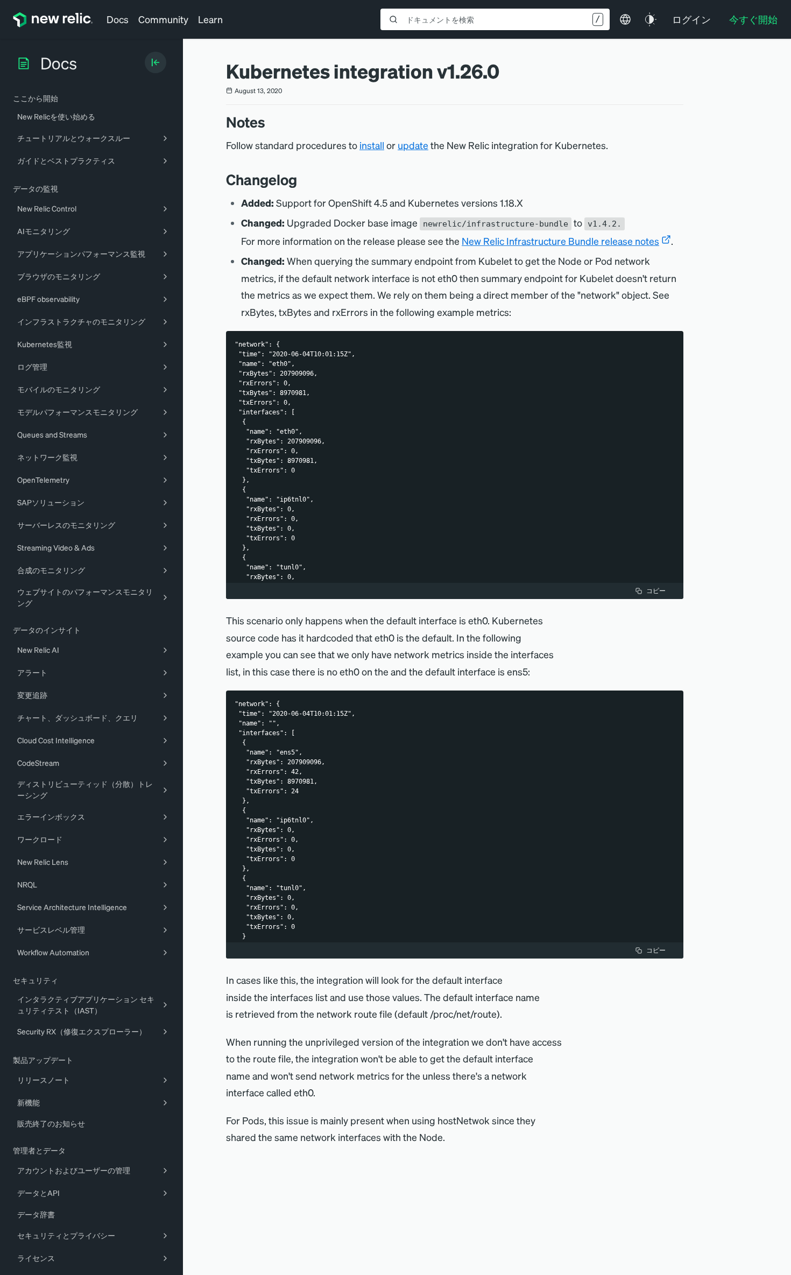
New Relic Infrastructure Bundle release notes (560, 241)
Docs (118, 19)
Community (163, 19)
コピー (656, 591)
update (413, 145)
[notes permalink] (270, 122)
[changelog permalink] (302, 179)
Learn (210, 19)
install (371, 145)
